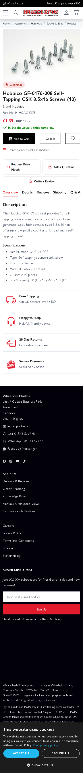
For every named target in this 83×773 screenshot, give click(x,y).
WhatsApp (15, 3)
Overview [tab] (10, 192)
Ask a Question (64, 167)
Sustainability (12, 555)
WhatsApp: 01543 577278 (25, 440)
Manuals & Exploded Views (21, 503)
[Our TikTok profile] (24, 460)
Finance (8, 548)
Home (6, 23)
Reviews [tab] (43, 192)
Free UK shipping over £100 (63, 3)
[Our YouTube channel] (17, 460)
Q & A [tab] (75, 192)
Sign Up (41, 609)
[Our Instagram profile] (10, 460)
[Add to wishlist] (72, 138)
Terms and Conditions (18, 540)
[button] (5, 12)
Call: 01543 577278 (21, 433)
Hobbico (18, 106)
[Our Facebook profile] (4, 460)
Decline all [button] (60, 753)
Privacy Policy (12, 532)
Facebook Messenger (22, 448)
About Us (9, 473)
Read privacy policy (45, 745)
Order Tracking (14, 488)
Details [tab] (27, 192)
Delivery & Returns (16, 481)
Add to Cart (21, 138)
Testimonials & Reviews (19, 511)
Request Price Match (20, 167)
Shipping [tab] (59, 192)
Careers (8, 525)
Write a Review (44, 181)
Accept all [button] (21, 753)
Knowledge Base (14, 496)
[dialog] (41, 747)
